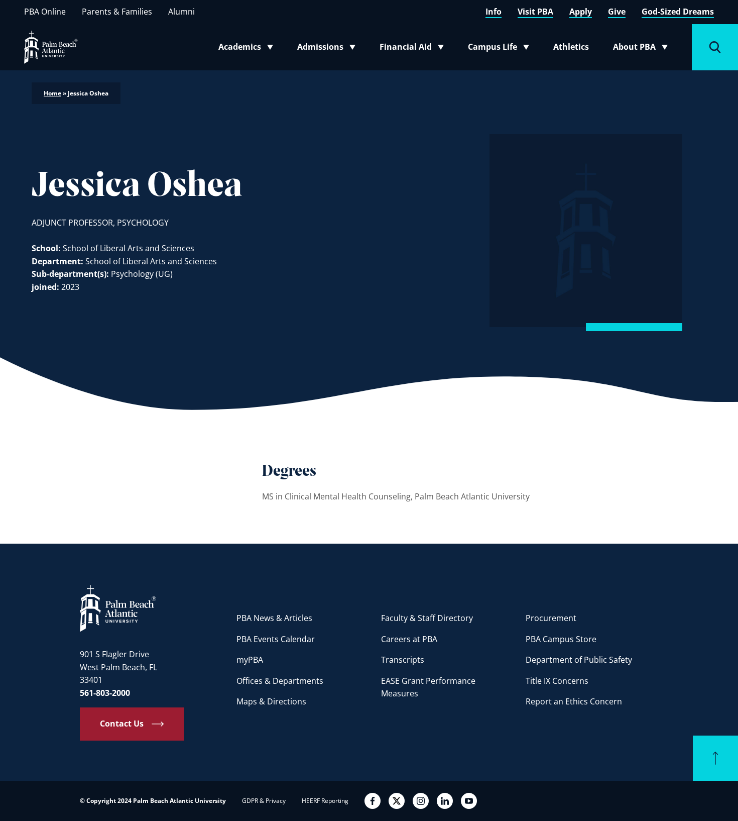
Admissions (329, 48)
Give (617, 11)
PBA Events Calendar (275, 639)
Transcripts (402, 659)
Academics (248, 48)
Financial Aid (412, 48)
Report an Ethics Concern (574, 701)
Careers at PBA (409, 639)
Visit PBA (535, 11)
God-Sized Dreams (678, 11)
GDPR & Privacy (264, 800)
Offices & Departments (279, 680)
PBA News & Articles (274, 618)
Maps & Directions (271, 701)
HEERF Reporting (325, 800)
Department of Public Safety (579, 659)
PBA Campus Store (561, 639)
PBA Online (45, 11)
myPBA (249, 659)
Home (52, 93)
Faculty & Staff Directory (427, 618)
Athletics (571, 46)
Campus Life (501, 48)
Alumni (181, 11)
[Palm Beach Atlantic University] (118, 608)
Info (493, 11)
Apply (580, 11)
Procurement (551, 618)
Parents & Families (117, 11)
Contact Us (122, 723)
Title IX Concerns (557, 680)
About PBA (643, 48)
